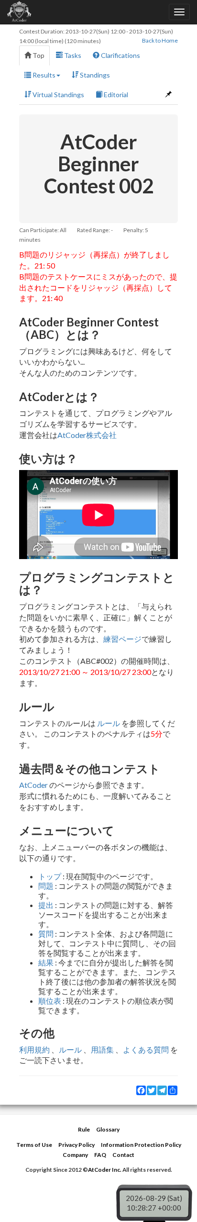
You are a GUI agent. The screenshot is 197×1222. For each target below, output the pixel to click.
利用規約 (34, 1049)
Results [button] (43, 75)
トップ (49, 876)
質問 (46, 933)
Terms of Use (34, 1144)
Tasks (72, 55)
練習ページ (122, 638)
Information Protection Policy (141, 1144)
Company (75, 1154)
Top (37, 55)
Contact (123, 1154)
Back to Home (160, 40)
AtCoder (33, 784)
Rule (84, 1129)
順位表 (49, 1000)
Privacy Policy (76, 1144)
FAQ (100, 1154)
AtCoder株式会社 (87, 434)
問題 (46, 885)
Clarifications (119, 55)
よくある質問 (146, 1049)
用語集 (102, 1049)
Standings (94, 75)
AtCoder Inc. (104, 1169)
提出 (46, 904)
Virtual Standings (57, 94)
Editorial (115, 94)
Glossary (108, 1129)
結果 (46, 962)
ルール (108, 723)
